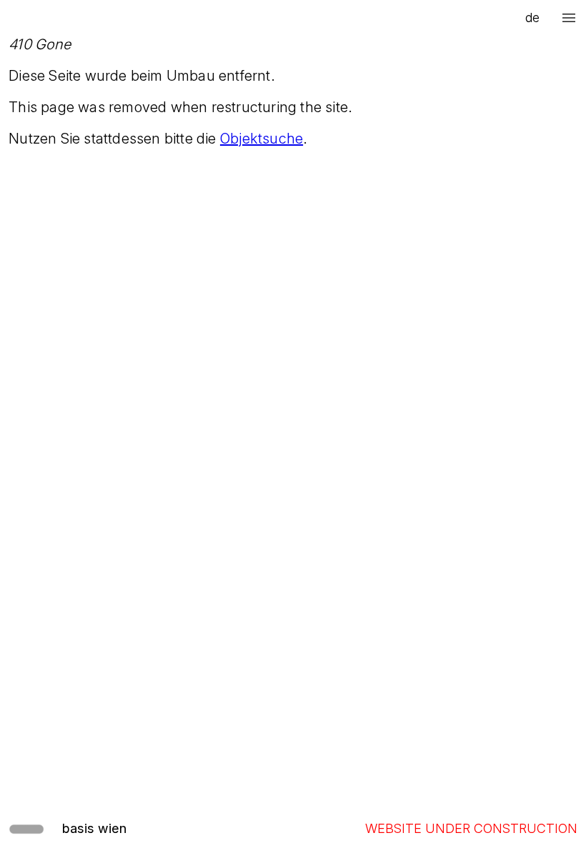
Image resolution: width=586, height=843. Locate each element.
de (532, 17)
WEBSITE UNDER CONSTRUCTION (471, 828)
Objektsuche (261, 138)
